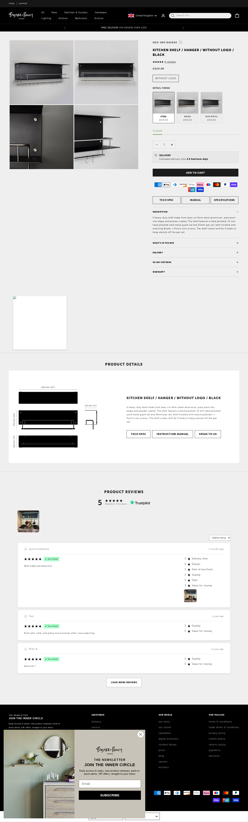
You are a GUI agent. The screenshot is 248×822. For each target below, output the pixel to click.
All (42, 12)
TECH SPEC (167, 200)
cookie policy (217, 739)
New (54, 12)
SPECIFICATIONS (224, 200)
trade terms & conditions (224, 727)
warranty (214, 756)
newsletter (165, 733)
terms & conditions (220, 721)
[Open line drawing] (55, 417)
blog (161, 756)
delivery (96, 721)
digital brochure (168, 739)
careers (163, 761)
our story (164, 721)
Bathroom (81, 18)
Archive (98, 18)
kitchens (164, 767)
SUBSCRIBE (109, 795)
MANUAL (195, 200)
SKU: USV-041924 (165, 42)
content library (168, 744)
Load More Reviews (124, 682)
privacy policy (217, 733)
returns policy (217, 744)
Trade (12, 4)
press (162, 750)
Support (23, 4)
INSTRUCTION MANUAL (172, 434)
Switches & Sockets (76, 12)
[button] (40, 323)
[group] (28, 521)
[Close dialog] (140, 734)
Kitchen (63, 18)
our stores (165, 727)
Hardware (101, 12)
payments (214, 750)
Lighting (46, 18)
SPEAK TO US (208, 434)
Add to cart (195, 172)
